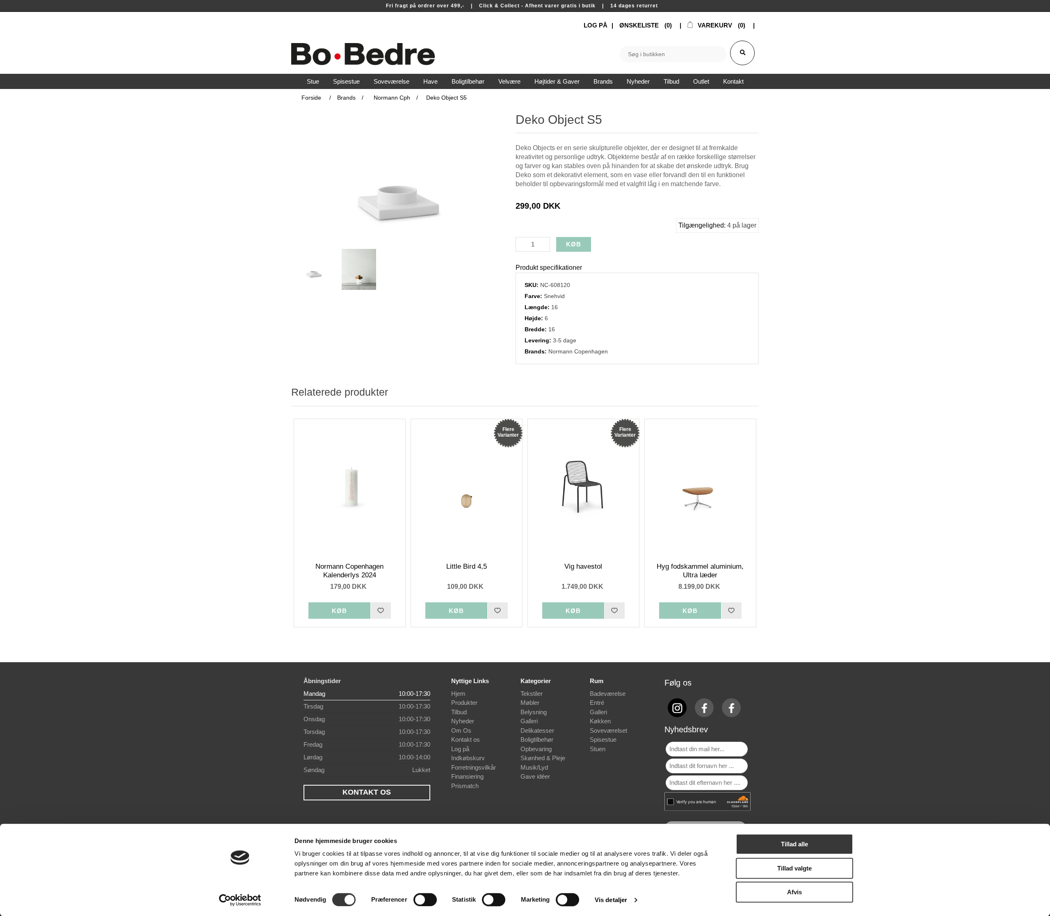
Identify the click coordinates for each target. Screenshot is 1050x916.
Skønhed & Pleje (542, 757)
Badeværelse (607, 693)
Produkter (464, 702)
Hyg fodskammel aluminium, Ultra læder (700, 571)
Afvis (794, 892)
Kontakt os (465, 739)
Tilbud (459, 712)
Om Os (461, 730)
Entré (597, 702)
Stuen (597, 748)
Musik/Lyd (534, 767)
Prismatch (465, 785)
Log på (460, 748)
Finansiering (467, 776)
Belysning (533, 712)
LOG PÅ (595, 25)
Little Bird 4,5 (466, 566)
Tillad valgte (794, 868)
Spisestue (603, 739)
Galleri (529, 721)
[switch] (425, 899)
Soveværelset (608, 730)
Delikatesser (537, 730)
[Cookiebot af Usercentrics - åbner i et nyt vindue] (240, 900)
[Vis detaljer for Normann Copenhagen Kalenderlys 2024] (350, 486)
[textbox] (673, 54)
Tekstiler (531, 693)
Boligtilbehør (536, 739)
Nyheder (462, 721)
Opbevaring (536, 748)
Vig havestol (583, 566)
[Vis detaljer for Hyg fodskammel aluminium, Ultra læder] (700, 486)
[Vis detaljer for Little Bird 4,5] (467, 486)
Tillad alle (794, 844)
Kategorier (535, 680)
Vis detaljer (611, 899)
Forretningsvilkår (473, 767)
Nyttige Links (470, 680)
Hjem (458, 693)
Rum (596, 680)
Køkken (600, 721)
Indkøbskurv (468, 757)
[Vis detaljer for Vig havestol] (583, 486)
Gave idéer (535, 776)
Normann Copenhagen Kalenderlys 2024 (349, 571)
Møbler (529, 702)
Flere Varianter (508, 432)
